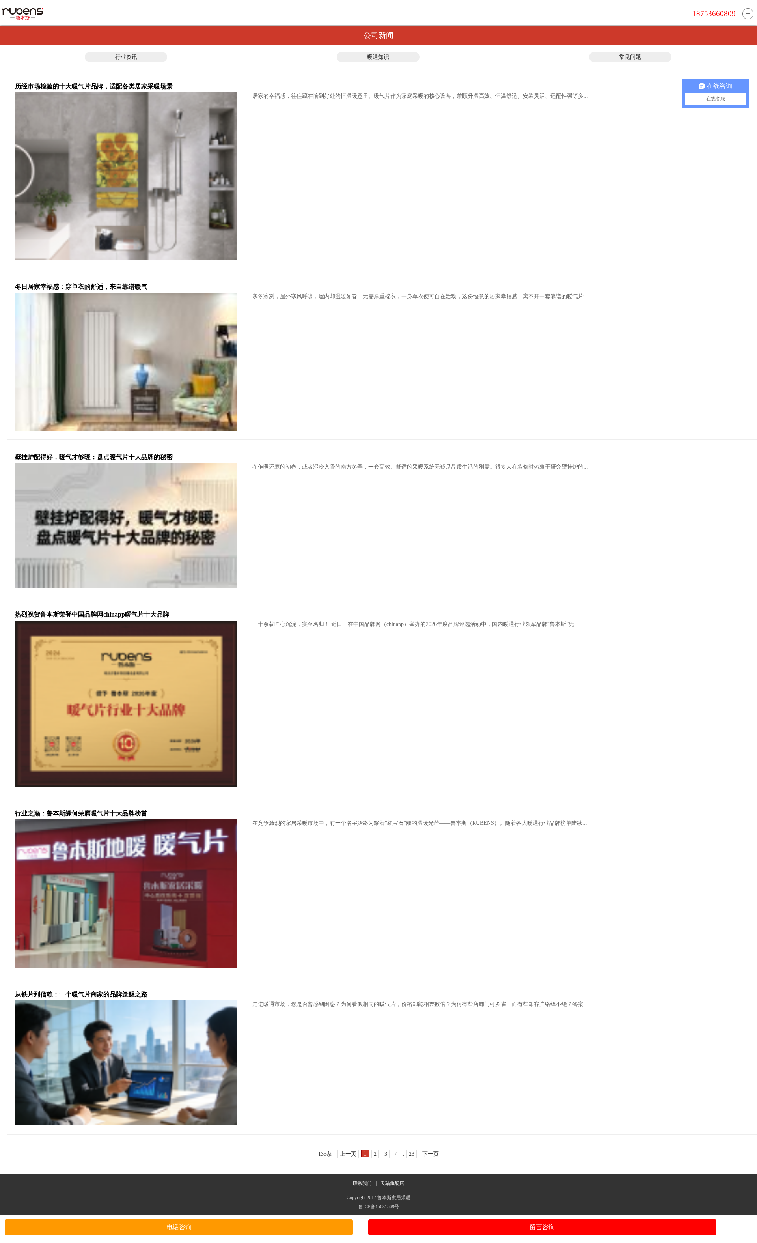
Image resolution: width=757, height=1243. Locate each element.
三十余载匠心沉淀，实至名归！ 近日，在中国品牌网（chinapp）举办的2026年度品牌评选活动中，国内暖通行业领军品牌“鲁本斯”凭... (415, 624)
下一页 (430, 1154)
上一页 (348, 1154)
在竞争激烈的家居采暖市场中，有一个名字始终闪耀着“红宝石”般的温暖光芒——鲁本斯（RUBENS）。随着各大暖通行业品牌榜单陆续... (419, 823)
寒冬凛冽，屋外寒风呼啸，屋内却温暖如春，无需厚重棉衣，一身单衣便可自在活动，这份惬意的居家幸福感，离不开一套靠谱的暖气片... (420, 296)
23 (411, 1154)
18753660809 (714, 13)
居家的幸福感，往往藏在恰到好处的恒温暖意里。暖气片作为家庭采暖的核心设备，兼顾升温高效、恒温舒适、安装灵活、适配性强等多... (420, 96)
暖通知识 (378, 57)
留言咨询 (542, 1227)
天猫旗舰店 (392, 1183)
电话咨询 (179, 1227)
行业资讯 (126, 57)
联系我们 (362, 1183)
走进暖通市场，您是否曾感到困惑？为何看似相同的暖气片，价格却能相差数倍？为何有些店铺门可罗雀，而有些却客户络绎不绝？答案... (420, 1004)
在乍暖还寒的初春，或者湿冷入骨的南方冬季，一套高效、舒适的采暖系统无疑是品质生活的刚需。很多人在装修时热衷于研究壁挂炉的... (420, 467)
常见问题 (630, 57)
